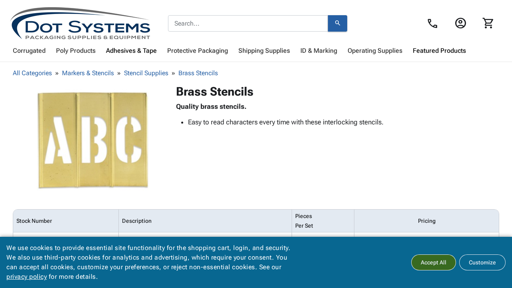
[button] (93, 140)
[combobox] (248, 24)
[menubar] (256, 50)
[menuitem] (29, 51)
